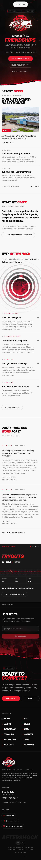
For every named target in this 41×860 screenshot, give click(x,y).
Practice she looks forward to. (15, 386)
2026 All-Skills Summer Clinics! (16, 172)
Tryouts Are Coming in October (16, 153)
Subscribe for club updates (19, 71)
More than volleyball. (11, 317)
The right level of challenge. (15, 363)
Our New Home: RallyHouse (16, 101)
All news (33, 186)
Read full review (8, 479)
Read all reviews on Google (12, 532)
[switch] (18, 4)
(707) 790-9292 (10, 798)
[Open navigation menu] (24, 4)
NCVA (21, 856)
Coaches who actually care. (14, 340)
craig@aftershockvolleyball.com (13, 802)
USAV (26, 856)
